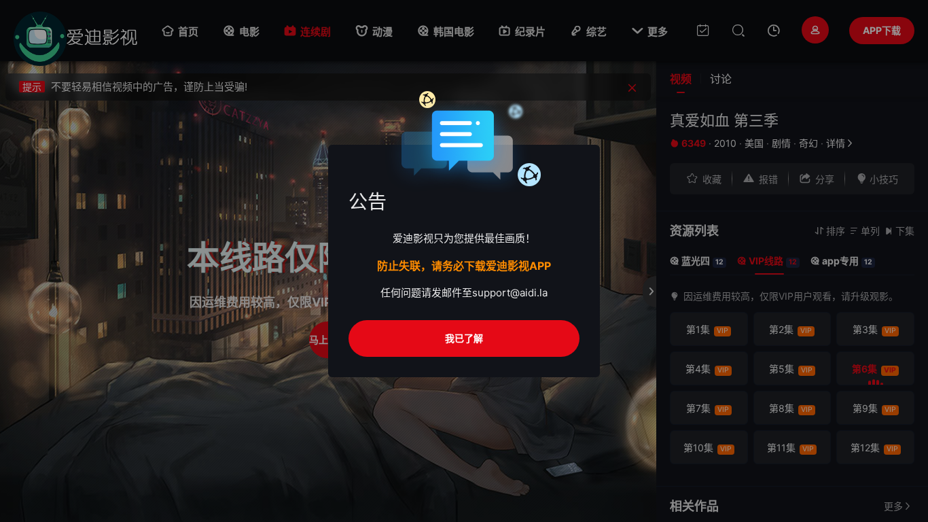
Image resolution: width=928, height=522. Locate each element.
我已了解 (464, 338)
